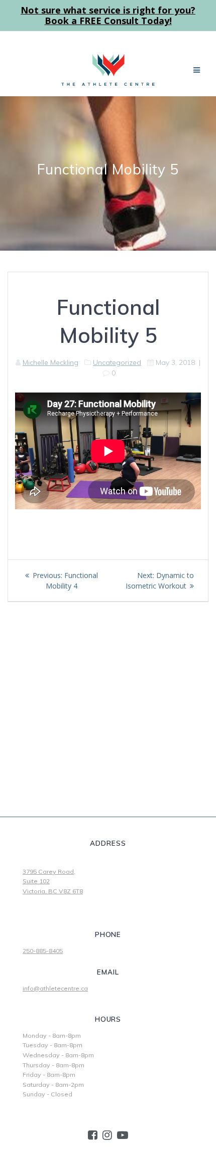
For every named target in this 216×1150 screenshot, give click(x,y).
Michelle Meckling (50, 362)
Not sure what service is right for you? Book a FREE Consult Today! (108, 15)
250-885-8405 (43, 950)
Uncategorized (117, 362)
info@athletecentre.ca (55, 988)
